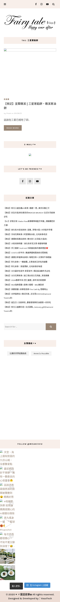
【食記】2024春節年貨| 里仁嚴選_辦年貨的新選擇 (25, 280)
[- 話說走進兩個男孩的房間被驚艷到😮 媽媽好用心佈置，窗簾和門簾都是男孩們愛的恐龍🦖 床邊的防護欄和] (7, 490)
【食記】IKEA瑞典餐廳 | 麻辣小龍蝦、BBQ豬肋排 (24, 285)
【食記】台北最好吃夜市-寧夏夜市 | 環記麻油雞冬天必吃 (27, 271)
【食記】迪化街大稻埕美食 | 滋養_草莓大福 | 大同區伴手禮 (28, 230)
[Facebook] (35, 4)
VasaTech (46, 598)
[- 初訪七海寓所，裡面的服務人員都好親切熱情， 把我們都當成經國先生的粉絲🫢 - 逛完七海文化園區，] (7, 556)
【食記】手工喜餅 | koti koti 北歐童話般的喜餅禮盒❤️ (26, 248)
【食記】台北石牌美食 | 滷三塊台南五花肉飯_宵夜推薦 (26, 276)
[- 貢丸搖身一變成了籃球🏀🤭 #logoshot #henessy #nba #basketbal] (7, 523)
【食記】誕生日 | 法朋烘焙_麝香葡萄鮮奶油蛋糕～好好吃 (27, 302)
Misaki (8, 113)
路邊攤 (6, 99)
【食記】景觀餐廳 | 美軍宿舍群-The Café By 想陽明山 (26, 289)
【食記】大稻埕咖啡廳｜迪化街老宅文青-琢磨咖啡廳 (25, 244)
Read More (13, 128)
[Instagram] (41, 4)
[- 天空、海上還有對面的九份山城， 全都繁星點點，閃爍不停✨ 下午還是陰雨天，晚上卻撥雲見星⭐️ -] (7, 457)
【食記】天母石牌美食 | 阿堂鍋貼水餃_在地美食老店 (25, 234)
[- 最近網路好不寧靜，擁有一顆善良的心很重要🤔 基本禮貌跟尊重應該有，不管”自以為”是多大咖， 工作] (7, 474)
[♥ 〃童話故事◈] (30, 22)
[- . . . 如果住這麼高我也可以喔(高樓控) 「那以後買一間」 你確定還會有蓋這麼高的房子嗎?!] (7, 572)
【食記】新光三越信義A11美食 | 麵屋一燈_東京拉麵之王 (27, 208)
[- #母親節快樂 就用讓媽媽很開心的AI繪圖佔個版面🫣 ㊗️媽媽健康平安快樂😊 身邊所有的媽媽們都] (7, 507)
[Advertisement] (30, 396)
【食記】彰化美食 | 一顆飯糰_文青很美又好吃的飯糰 (25, 262)
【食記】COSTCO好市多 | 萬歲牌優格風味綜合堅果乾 (26, 253)
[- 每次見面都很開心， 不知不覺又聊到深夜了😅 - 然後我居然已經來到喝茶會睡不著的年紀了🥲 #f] (7, 539)
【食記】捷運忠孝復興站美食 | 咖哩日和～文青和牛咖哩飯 (27, 257)
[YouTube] (47, 4)
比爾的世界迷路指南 (18, 353)
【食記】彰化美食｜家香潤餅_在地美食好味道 (23, 266)
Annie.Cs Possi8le (41, 353)
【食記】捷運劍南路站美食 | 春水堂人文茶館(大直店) (25, 239)
